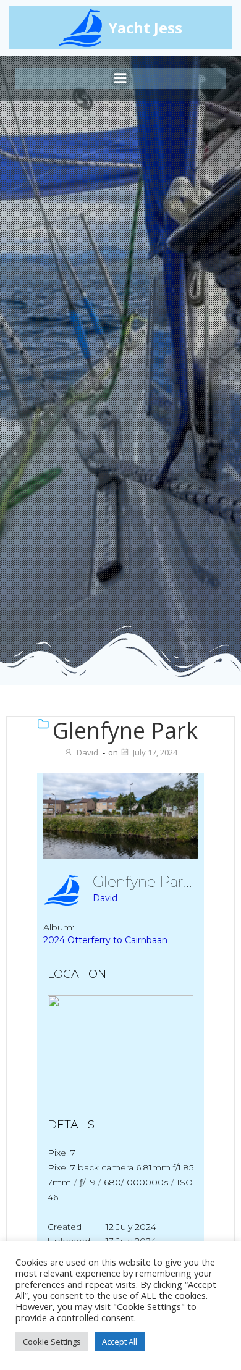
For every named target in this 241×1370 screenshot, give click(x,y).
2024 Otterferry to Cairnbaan (105, 940)
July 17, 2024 (155, 752)
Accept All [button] (119, 1341)
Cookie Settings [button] (52, 1341)
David (87, 752)
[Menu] (120, 78)
